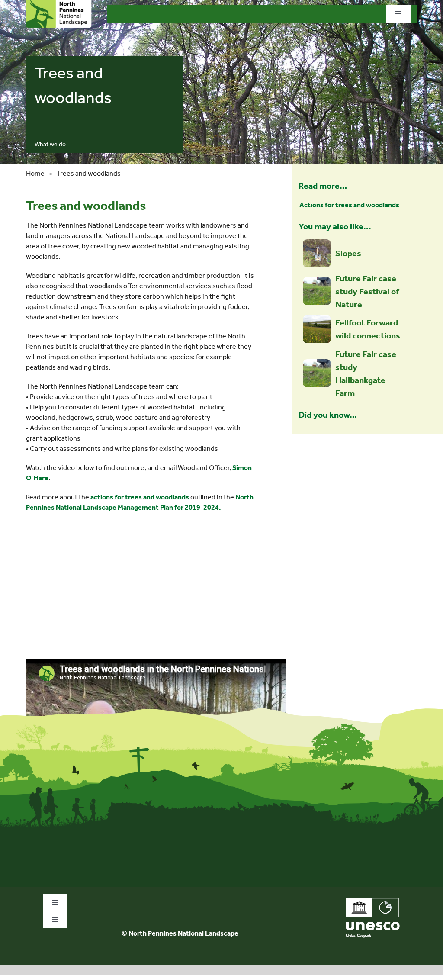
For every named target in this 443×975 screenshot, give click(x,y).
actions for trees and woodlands (139, 497)
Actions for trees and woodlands (349, 205)
